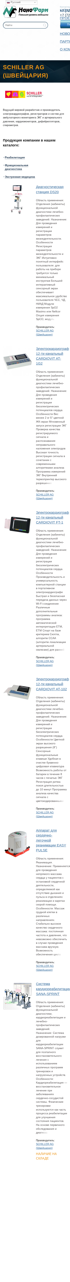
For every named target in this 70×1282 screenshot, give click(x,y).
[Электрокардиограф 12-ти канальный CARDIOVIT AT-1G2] (17, 361)
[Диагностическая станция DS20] (17, 199)
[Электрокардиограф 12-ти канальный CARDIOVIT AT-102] (17, 691)
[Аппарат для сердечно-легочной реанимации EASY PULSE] (17, 842)
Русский (15, 2)
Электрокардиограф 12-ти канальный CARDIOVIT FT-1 (52, 517)
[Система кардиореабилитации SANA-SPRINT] (17, 996)
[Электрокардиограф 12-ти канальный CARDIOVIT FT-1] (17, 525)
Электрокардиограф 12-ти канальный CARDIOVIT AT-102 (52, 684)
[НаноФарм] (25, 12)
